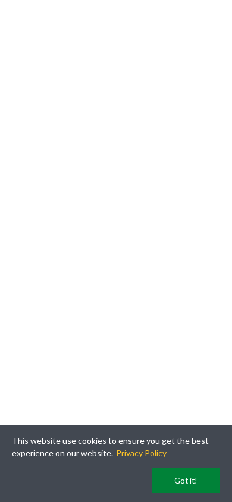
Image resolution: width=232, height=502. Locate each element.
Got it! (185, 480)
